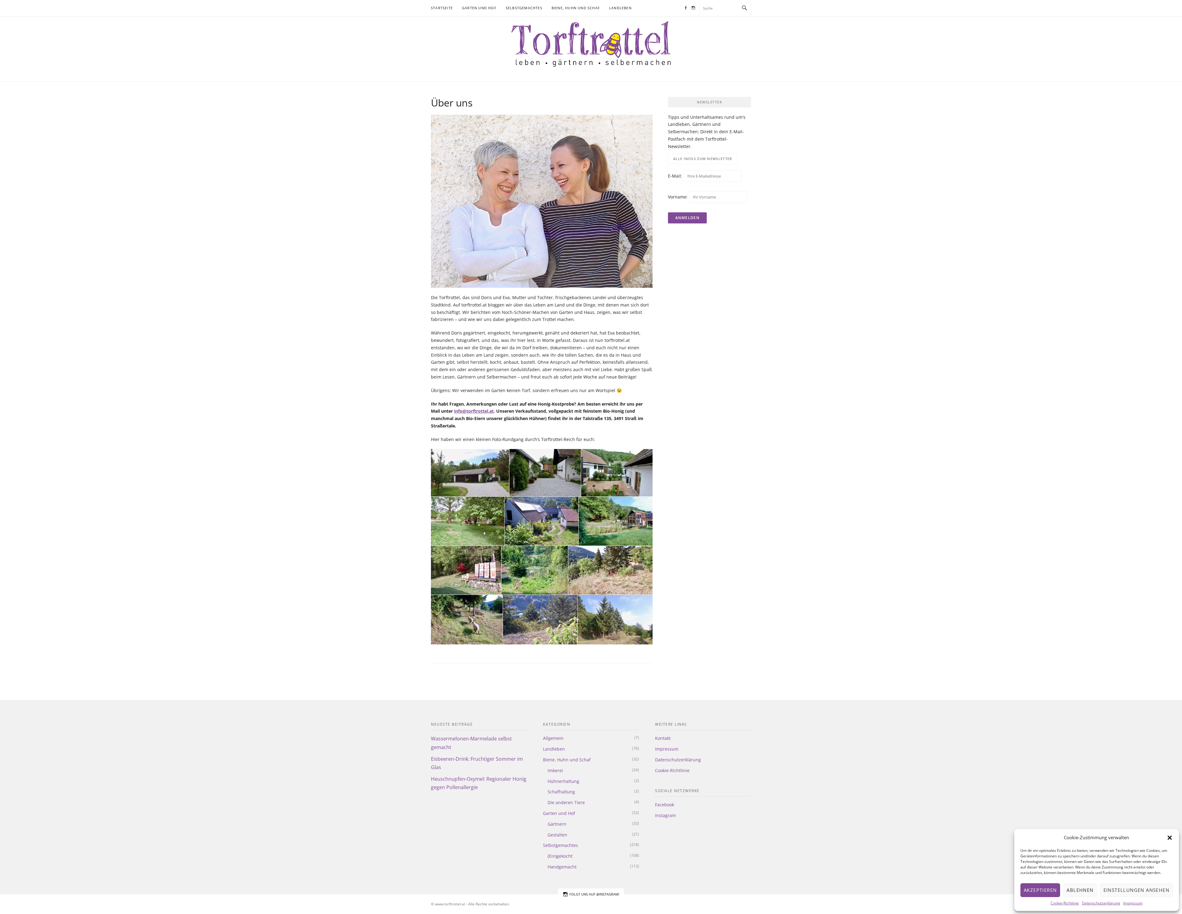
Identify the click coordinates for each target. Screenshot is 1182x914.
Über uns (650, 8)
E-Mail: (675, 176)
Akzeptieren (1040, 890)
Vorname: (678, 197)
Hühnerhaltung (563, 781)
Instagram (665, 815)
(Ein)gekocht (560, 856)
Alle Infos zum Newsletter (702, 158)
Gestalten (557, 835)
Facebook (664, 805)
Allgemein (553, 738)
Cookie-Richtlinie (1065, 903)
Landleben (620, 8)
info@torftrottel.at (474, 411)
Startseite (442, 8)
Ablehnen (1080, 890)
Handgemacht (562, 867)
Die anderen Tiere (566, 802)
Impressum (1133, 903)
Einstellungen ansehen (1136, 890)
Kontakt (663, 738)
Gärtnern (557, 824)
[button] (1170, 838)
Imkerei (555, 770)
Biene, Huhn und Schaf (576, 8)
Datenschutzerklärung (1101, 903)
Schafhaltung (561, 792)
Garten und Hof (479, 8)
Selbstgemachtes (524, 8)
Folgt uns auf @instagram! (594, 894)
